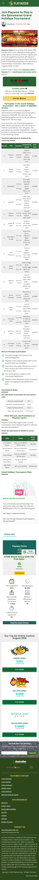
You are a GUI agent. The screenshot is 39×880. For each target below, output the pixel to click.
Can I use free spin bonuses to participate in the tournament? (19, 520)
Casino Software (6, 785)
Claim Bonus (19, 98)
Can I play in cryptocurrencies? (14, 513)
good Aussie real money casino (24, 72)
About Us (4, 803)
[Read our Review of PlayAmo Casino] (19, 81)
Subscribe (32, 753)
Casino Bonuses (6, 779)
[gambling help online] (13, 767)
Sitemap (4, 819)
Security (4, 812)
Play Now (18, 669)
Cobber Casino (19, 658)
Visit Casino (19, 573)
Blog (28, 24)
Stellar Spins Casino (19, 723)
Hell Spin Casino (19, 691)
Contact (4, 815)
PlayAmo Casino (18, 88)
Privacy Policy (5, 806)
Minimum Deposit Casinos (10, 795)
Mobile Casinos (6, 788)
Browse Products (6, 822)
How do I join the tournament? (14, 498)
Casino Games (6, 782)
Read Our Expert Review (20, 623)
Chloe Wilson (10, 24)
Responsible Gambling (8, 809)
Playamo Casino (7, 50)
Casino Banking (6, 791)
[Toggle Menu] (3, 3)
